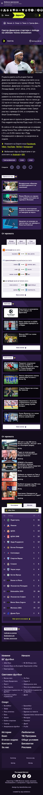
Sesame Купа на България (13, 666)
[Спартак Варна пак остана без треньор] (21, 392)
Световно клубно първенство (10, 695)
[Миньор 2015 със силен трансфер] (21, 338)
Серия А (27, 681)
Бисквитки (27, 743)
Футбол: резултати (10, 638)
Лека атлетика (9, 712)
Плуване (27, 720)
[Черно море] (29, 10)
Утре (31, 242)
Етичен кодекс (10, 740)
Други (26, 695)
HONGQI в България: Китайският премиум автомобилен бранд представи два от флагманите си (29, 465)
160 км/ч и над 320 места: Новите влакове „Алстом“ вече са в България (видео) (29, 443)
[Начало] (5, 23)
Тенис (24, 23)
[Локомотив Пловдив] (38, 10)
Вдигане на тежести (31, 712)
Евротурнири (9, 669)
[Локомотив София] (41, 10)
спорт (31, 160)
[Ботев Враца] (32, 10)
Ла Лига (12, 250)
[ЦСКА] (7, 10)
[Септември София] (20, 10)
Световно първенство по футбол (13, 691)
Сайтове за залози (10, 633)
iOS (23, 155)
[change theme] (39, 15)
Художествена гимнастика (33, 715)
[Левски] (4, 10)
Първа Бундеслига (10, 681)
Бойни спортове (10, 720)
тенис (22, 160)
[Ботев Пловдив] (16, 10)
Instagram (28, 147)
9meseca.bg (30, 758)
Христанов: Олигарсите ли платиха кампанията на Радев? (29, 494)
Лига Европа (8, 687)
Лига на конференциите (32, 687)
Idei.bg (13, 763)
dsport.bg (10, 41)
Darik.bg (13, 758)
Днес (21, 242)
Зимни (6, 717)
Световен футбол (12, 674)
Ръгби (26, 726)
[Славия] (26, 10)
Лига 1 (6, 684)
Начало (9, 23)
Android (16, 155)
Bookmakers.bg (9, 636)
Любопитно (28, 732)
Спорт (17, 23)
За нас (5, 747)
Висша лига (8, 678)
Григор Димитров (9, 160)
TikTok (19, 147)
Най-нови (7, 304)
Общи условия (30, 740)
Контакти (7, 743)
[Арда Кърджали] (13, 10)
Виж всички (20, 295)
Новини (6, 655)
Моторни (27, 717)
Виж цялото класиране (20, 619)
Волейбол (7, 706)
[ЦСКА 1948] (10, 10)
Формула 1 (28, 709)
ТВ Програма (29, 736)
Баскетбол (27, 706)
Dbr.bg (30, 763)
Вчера (11, 242)
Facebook (31, 144)
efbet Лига (7, 663)
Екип (4, 736)
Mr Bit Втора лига (16, 281)
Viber (4, 147)
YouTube (11, 147)
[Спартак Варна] (23, 10)
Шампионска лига (18, 260)
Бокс (5, 715)
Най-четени (8, 358)
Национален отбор (30, 666)
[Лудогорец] (1, 10)
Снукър (6, 723)
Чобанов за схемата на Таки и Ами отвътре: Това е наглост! (29, 475)
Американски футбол (12, 726)
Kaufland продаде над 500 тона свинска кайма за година (29, 485)
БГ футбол (8, 659)
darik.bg (20, 459)
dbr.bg (20, 448)
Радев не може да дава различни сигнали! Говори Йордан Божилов (27, 453)
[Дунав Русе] (35, 10)
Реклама (26, 747)
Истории (6, 732)
